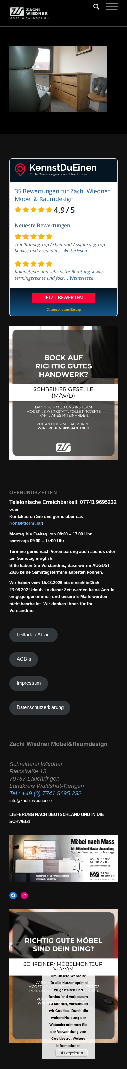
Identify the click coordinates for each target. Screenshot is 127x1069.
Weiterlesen (75, 250)
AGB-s (24, 659)
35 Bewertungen (37, 191)
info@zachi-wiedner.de (30, 800)
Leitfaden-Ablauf (34, 634)
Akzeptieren (72, 1053)
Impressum (29, 683)
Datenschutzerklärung (40, 707)
